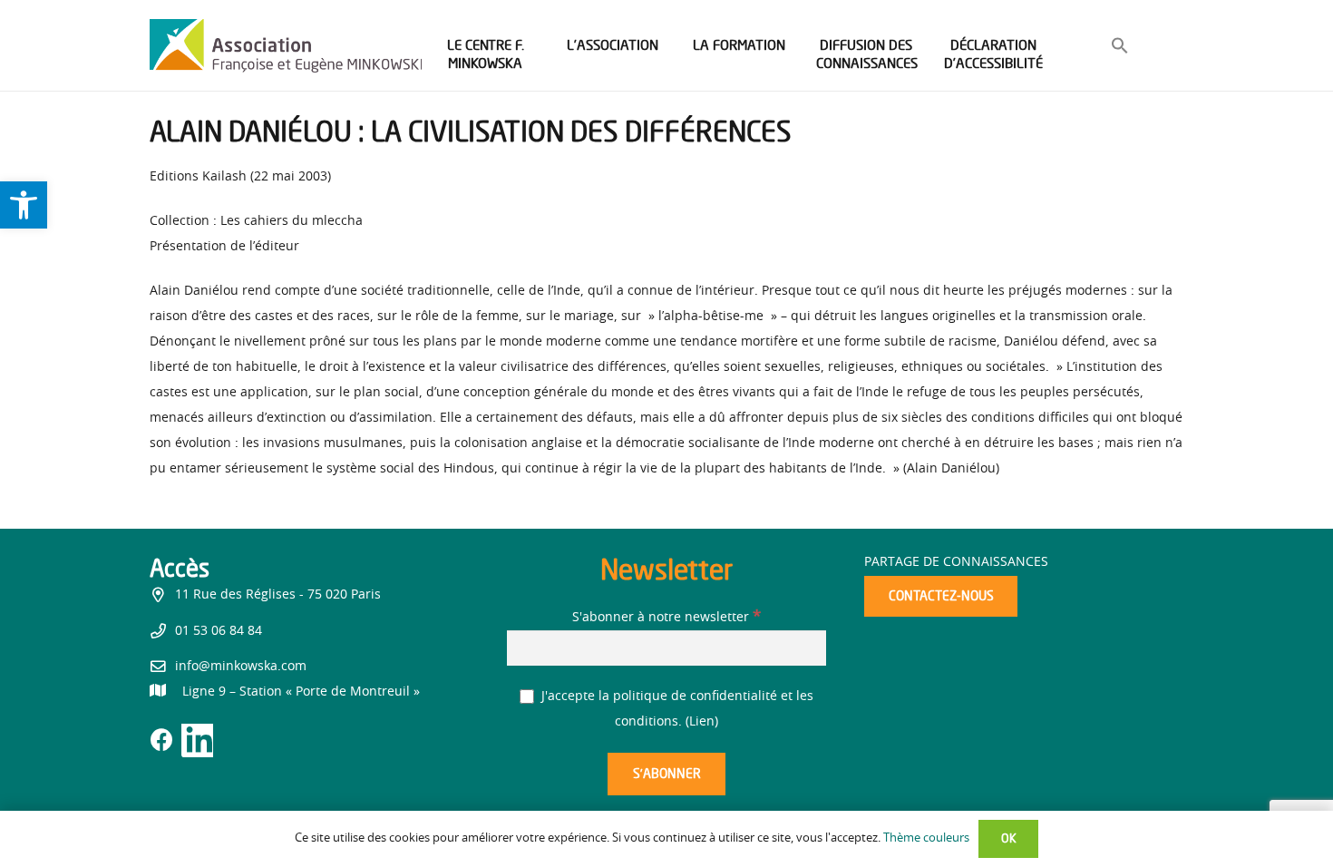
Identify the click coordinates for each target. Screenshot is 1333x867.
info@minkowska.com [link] (240, 666)
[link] (23, 205)
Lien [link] (702, 722)
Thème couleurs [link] (926, 838)
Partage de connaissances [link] (956, 562)
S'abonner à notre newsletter (666, 617)
